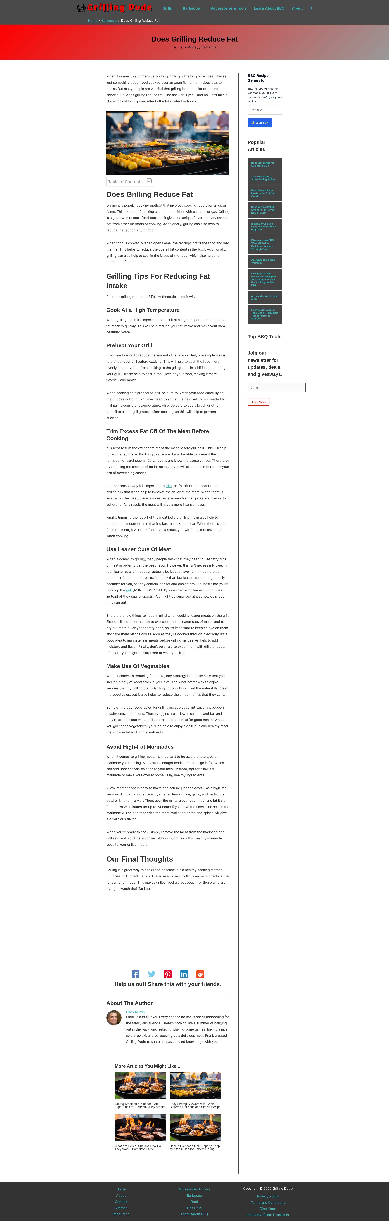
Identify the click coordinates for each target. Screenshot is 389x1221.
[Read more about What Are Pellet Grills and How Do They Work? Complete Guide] (140, 1127)
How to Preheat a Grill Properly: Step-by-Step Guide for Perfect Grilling (195, 1147)
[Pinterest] (168, 974)
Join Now (258, 402)
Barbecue (191, 8)
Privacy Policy (268, 1196)
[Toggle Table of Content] (147, 180)
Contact (121, 1202)
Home (121, 1189)
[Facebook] (135, 974)
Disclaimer (268, 1209)
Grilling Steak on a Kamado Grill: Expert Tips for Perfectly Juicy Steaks (140, 1105)
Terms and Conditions (268, 1202)
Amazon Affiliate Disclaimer (267, 1215)
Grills (167, 8)
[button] (174, 8)
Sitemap (121, 1208)
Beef (194, 1202)
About (297, 8)
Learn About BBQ (269, 8)
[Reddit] (200, 974)
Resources (121, 1214)
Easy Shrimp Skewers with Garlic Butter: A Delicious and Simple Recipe (195, 1105)
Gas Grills (194, 1208)
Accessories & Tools (229, 8)
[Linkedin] (184, 974)
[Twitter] (152, 974)
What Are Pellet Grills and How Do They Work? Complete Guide (138, 1147)
